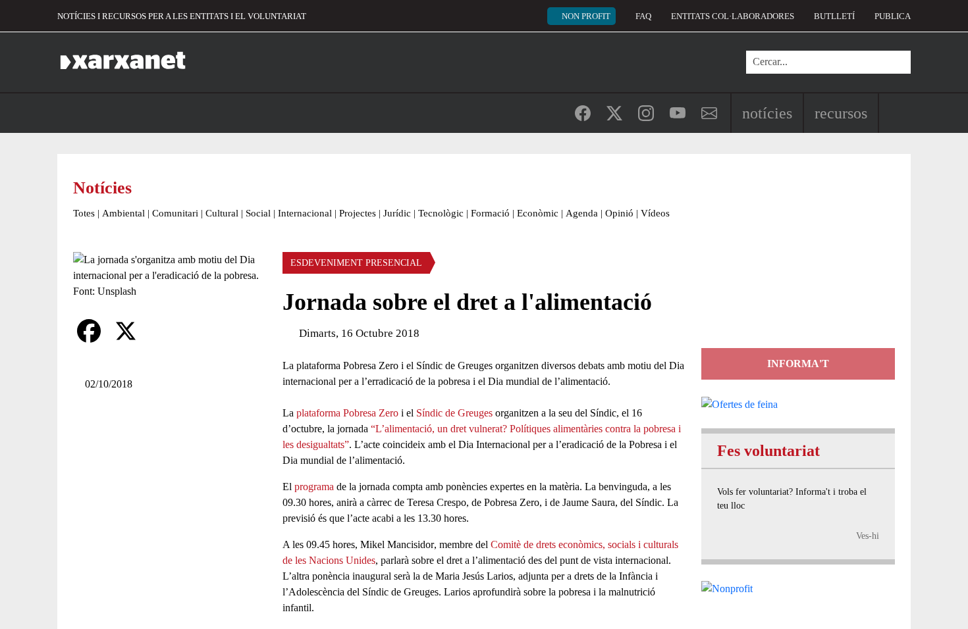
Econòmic (537, 213)
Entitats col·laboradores (732, 16)
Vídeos (655, 213)
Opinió (619, 213)
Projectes (357, 213)
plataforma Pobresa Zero (347, 412)
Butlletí (834, 16)
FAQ (643, 16)
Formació (490, 213)
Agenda (582, 213)
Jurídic (397, 213)
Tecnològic (441, 213)
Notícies (767, 113)
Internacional (305, 213)
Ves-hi (867, 536)
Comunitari (175, 213)
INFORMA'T (798, 363)
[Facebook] (89, 331)
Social (258, 213)
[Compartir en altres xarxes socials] (162, 331)
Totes (84, 213)
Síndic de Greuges (454, 412)
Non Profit (586, 16)
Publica (892, 16)
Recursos (841, 113)
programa (314, 486)
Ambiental (123, 213)
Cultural (221, 213)
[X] (126, 331)
